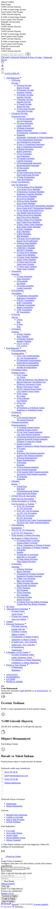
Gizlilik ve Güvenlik (14, 817)
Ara (28, 868)
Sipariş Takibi (12, 835)
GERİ (21, 691)
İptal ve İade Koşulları (15, 819)
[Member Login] (28, 66)
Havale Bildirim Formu (15, 838)
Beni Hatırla (9, 881)
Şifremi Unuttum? (13, 840)
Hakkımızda (11, 804)
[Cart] (28, 69)
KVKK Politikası (13, 822)
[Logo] (28, 60)
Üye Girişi (10, 831)
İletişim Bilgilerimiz (14, 806)
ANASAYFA (42, 691)
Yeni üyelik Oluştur (14, 833)
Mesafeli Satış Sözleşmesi (16, 815)
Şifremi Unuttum (8, 883)
